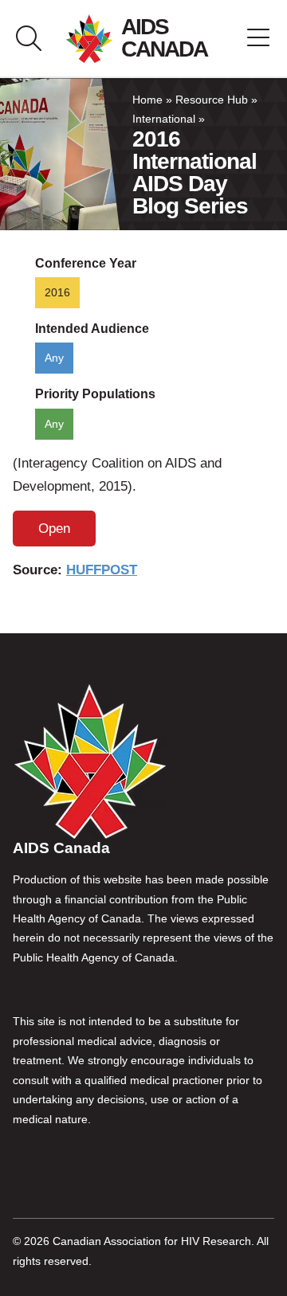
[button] (258, 38)
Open (54, 528)
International (163, 119)
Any (54, 358)
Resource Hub (211, 100)
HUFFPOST (101, 570)
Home (147, 100)
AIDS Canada (164, 37)
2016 (57, 293)
